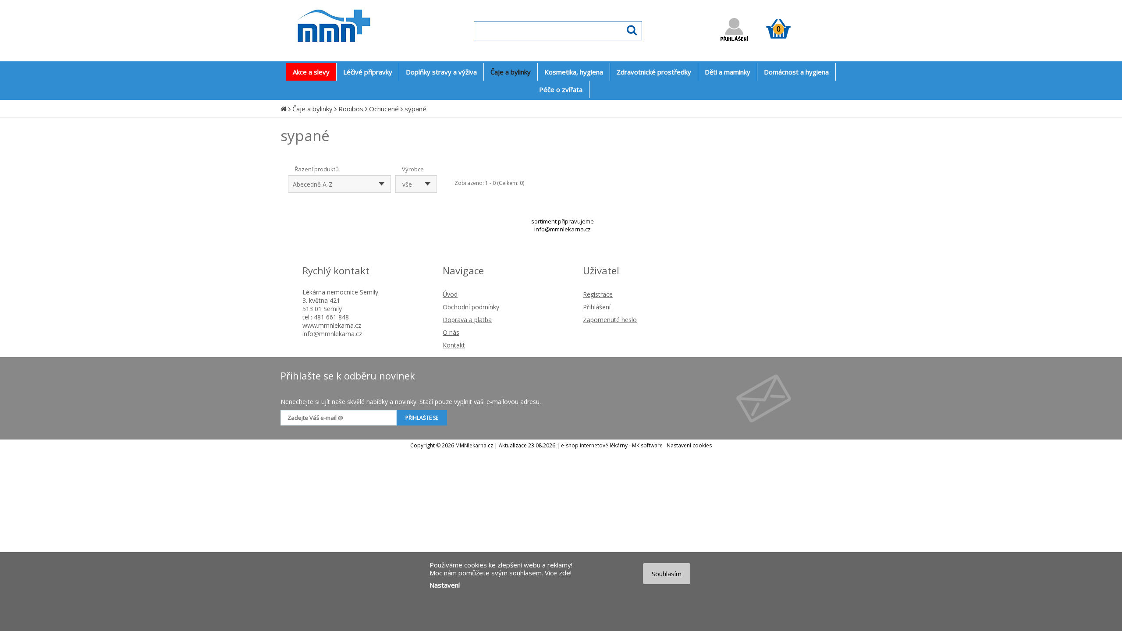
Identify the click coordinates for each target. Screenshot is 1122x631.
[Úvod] (283, 108)
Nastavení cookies (689, 445)
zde (564, 572)
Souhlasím (667, 573)
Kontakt (454, 345)
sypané (415, 108)
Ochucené (384, 108)
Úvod (450, 294)
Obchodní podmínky (471, 307)
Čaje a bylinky (312, 108)
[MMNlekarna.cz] (359, 51)
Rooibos (350, 108)
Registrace (598, 294)
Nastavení (445, 585)
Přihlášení (597, 307)
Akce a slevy (311, 71)
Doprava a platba (467, 320)
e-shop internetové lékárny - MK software (612, 445)
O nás (451, 332)
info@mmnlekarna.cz (562, 229)
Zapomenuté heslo (610, 320)
